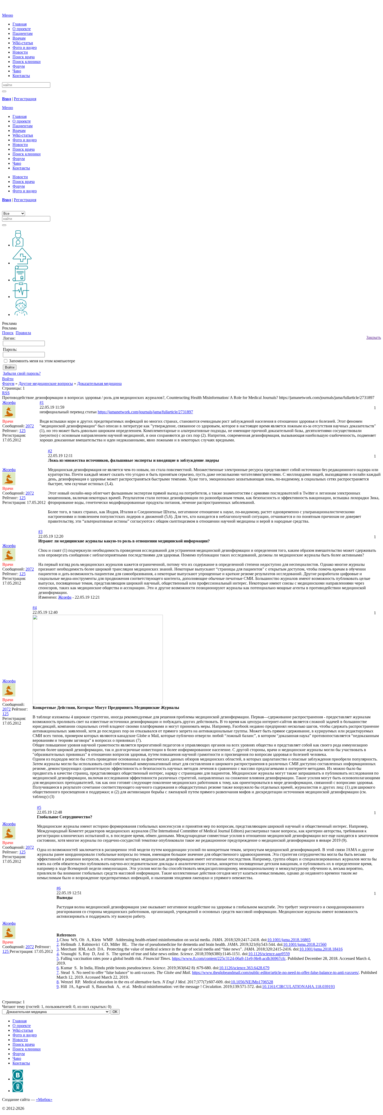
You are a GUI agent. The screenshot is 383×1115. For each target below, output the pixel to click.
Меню (7, 15)
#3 (40, 531)
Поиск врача (24, 57)
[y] (4, 91)
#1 (42, 402)
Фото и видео (25, 47)
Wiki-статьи (23, 43)
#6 (59, 888)
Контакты (21, 75)
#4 (35, 607)
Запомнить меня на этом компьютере (42, 361)
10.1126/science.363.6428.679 (244, 968)
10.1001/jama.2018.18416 (321, 949)
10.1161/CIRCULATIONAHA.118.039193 (298, 986)
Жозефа (64, 597)
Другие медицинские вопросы (45, 383)
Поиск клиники (27, 61)
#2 (50, 451)
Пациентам (23, 33)
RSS (6, 393)
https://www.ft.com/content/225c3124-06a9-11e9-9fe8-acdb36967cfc (229, 958)
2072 (30, 426)
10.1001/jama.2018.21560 (304, 944)
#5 (39, 807)
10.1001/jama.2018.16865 (289, 939)
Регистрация (25, 99)
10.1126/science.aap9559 (269, 954)
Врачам (19, 38)
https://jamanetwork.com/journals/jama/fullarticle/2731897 (145, 412)
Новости (20, 52)
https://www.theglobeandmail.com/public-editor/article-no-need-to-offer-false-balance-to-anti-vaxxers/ (275, 972)
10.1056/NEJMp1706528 (252, 982)
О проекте (22, 29)
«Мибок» (44, 1099)
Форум (19, 66)
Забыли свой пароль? (22, 373)
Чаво (17, 71)
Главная (20, 24)
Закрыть (373, 337)
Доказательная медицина (99, 383)
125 (22, 430)
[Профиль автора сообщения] (8, 416)
